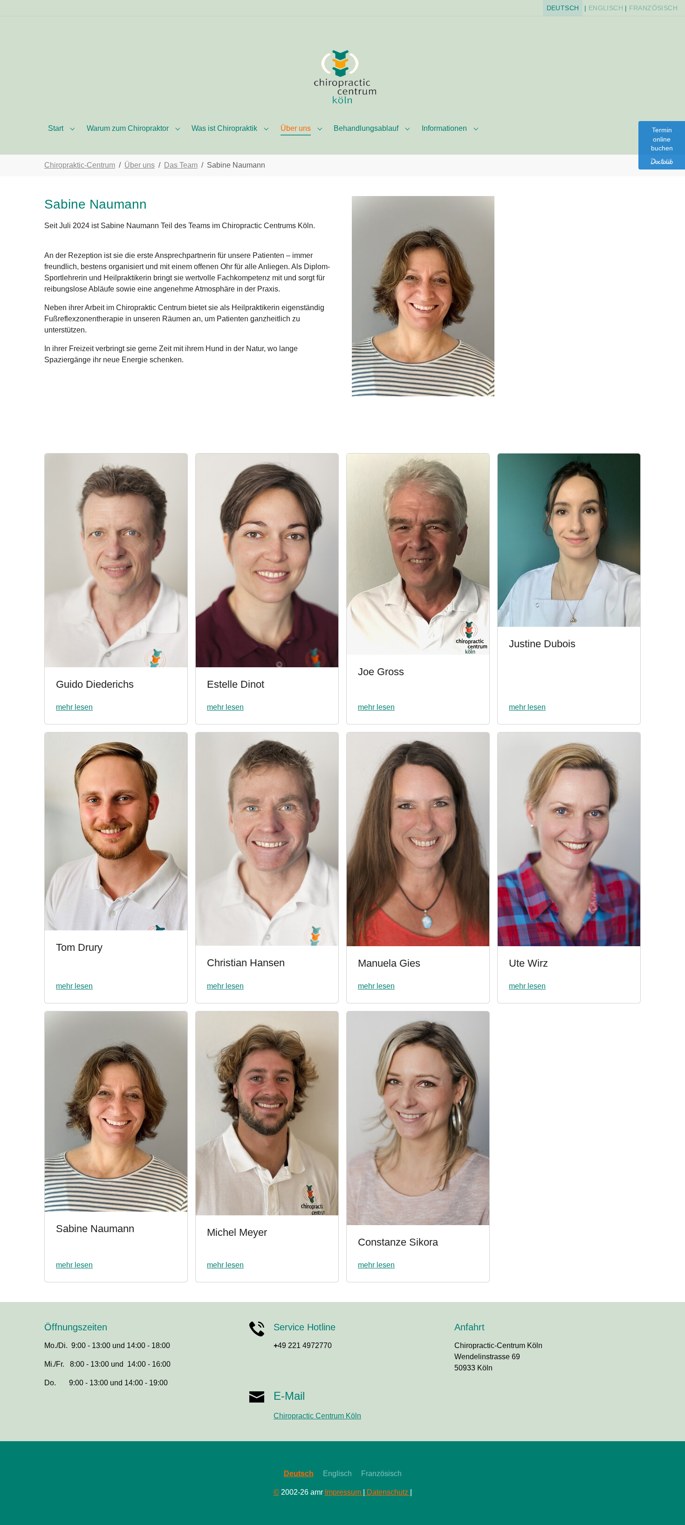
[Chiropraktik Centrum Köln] (342, 76)
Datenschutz (387, 1492)
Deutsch (563, 8)
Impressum (344, 1492)
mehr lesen (74, 707)
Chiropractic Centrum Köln (317, 1416)
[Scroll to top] (664, 1504)
